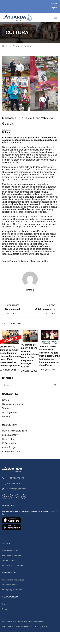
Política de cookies (23, 626)
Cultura (27, 46)
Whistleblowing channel (12, 565)
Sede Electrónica (9, 560)
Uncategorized (9, 412)
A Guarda (12, 261)
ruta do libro (42, 261)
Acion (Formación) (11, 451)
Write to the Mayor (10, 551)
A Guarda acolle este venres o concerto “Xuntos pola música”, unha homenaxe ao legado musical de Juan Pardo (49, 355)
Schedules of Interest (11, 555)
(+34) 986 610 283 (13, 483)
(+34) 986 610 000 (16, 478)
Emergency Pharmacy (12, 589)
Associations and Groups (13, 580)
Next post (50, 305)
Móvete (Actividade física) (14, 431)
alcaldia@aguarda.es (17, 488)
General (6, 400)
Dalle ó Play (8, 439)
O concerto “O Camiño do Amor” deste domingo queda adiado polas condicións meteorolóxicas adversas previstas (10, 356)
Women (6, 416)
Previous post (12, 305)
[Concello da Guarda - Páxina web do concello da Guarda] (17, 17)
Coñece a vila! (9, 443)
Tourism (6, 408)
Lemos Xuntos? (10, 435)
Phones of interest (10, 585)
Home (5, 46)
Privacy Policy (41, 626)
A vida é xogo (8, 447)
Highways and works (12, 404)
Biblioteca (23, 261)
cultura (32, 261)
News (16, 46)
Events (5, 604)
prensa (30, 290)
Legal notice (7, 626)
